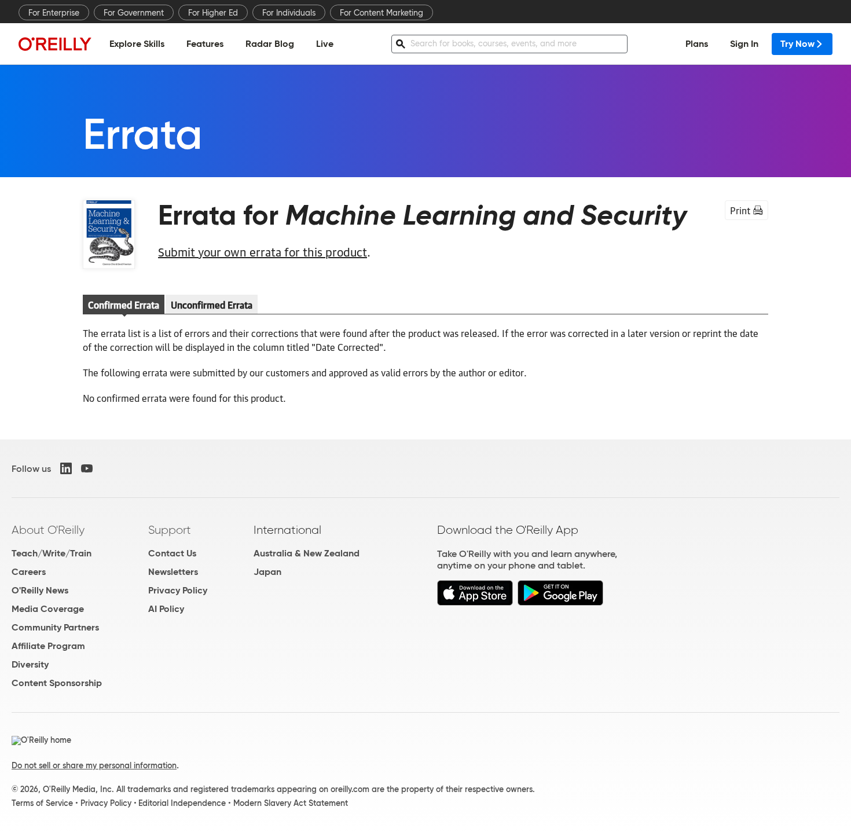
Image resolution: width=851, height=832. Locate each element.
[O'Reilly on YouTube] (87, 468)
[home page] (55, 43)
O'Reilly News (40, 590)
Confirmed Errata (123, 304)
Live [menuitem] (324, 44)
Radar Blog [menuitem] (269, 44)
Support (169, 530)
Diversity (30, 664)
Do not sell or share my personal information (94, 765)
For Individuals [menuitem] (289, 13)
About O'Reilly (48, 530)
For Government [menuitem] (134, 13)
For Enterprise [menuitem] (53, 13)
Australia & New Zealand (307, 553)
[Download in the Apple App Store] (475, 602)
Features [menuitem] (204, 44)
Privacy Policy (177, 590)
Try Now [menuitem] (797, 44)
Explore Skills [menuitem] (136, 44)
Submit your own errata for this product (262, 251)
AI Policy (166, 609)
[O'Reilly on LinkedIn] (66, 468)
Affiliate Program (48, 646)
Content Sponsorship (57, 683)
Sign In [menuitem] (744, 44)
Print (740, 210)
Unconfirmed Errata (211, 304)
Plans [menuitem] (696, 44)
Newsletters (173, 572)
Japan (267, 572)
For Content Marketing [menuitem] (381, 13)
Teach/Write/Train (51, 553)
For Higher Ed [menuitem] (213, 13)
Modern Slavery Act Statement (290, 803)
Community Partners (55, 627)
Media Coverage (48, 609)
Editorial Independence (182, 803)
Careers (29, 572)
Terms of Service (42, 803)
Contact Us (172, 553)
